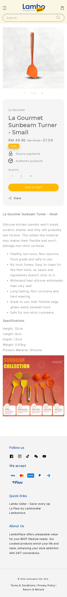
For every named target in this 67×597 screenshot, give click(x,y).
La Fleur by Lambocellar (25, 508)
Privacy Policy (46, 585)
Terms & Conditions (23, 585)
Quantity (13, 169)
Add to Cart (33, 187)
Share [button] (17, 198)
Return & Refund (33, 589)
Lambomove (17, 512)
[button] (5, 8)
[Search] (58, 17)
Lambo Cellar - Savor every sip (29, 503)
